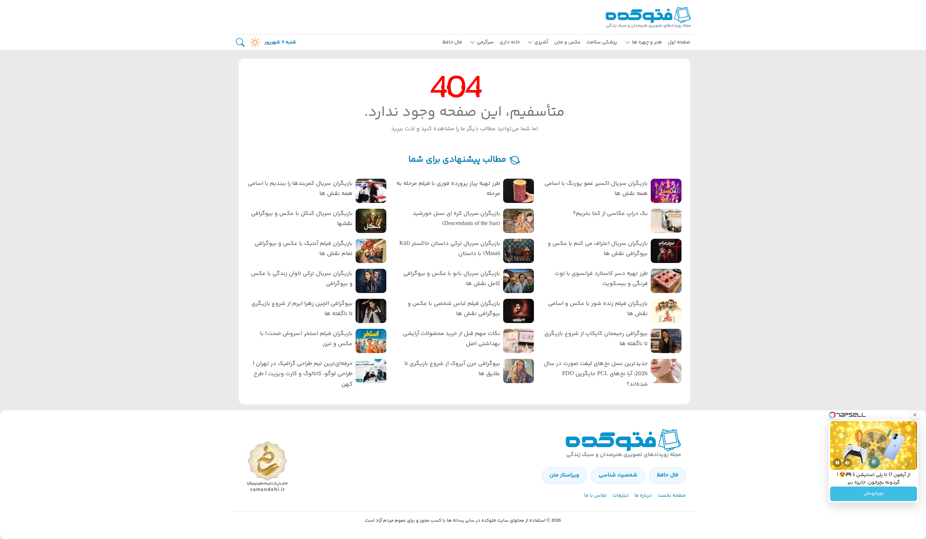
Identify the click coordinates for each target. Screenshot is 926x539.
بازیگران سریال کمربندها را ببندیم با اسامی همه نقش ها (300, 189)
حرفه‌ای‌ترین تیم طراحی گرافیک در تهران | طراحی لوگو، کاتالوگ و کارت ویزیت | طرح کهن (303, 374)
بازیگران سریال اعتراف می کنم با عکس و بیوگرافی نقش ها (598, 249)
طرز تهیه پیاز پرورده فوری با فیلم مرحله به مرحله (448, 189)
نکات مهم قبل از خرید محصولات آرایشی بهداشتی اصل (451, 339)
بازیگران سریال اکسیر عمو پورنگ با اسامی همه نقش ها (596, 189)
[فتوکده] (649, 17)
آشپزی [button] (541, 42)
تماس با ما (595, 496)
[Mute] (847, 462)
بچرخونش (873, 494)
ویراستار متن (564, 475)
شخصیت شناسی (618, 475)
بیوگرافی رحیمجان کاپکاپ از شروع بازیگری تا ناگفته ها (596, 339)
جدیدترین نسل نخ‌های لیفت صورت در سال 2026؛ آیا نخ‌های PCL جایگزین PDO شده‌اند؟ (596, 374)
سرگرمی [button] (485, 42)
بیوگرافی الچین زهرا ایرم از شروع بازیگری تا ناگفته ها (302, 309)
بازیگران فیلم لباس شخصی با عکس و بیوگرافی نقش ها (454, 309)
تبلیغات (620, 496)
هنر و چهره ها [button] (647, 42)
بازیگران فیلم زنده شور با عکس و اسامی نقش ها (598, 309)
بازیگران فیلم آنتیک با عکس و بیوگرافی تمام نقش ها (304, 249)
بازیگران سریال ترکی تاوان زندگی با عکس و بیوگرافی (302, 279)
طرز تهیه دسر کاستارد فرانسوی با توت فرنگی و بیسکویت (601, 279)
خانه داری (510, 42)
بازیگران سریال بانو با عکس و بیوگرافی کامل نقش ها (451, 279)
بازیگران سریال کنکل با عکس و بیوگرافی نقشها (302, 219)
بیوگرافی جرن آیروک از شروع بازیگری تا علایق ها (452, 369)
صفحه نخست (672, 496)
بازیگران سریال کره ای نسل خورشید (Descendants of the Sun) (456, 219)
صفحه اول (679, 42)
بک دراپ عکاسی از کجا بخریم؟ (610, 213)
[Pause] (837, 462)
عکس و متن (567, 42)
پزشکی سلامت (601, 42)
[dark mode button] (253, 42)
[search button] (240, 42)
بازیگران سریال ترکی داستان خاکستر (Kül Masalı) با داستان (449, 249)
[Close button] (914, 415)
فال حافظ (452, 42)
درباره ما (643, 496)
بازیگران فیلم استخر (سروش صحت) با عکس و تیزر (306, 339)
